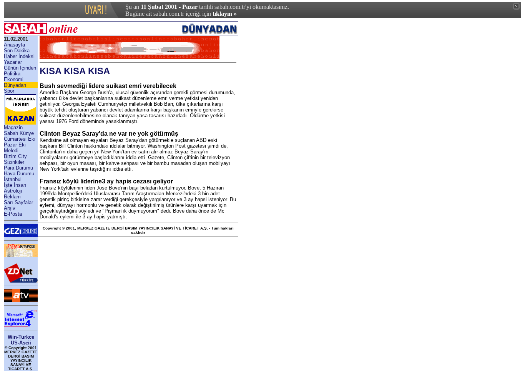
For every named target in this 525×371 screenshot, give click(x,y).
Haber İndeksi (19, 56)
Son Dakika (17, 50)
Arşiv (9, 208)
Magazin (13, 127)
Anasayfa (14, 45)
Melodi (11, 150)
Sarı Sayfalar (18, 202)
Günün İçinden (20, 68)
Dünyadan (15, 85)
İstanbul (13, 179)
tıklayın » (225, 13)
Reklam (12, 197)
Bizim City (15, 156)
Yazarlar (13, 62)
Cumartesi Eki (19, 139)
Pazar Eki (15, 145)
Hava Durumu (19, 173)
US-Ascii (21, 343)
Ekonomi (13, 79)
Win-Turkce (21, 337)
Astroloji (13, 191)
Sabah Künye (19, 133)
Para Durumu (18, 168)
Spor (9, 91)
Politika (12, 74)
